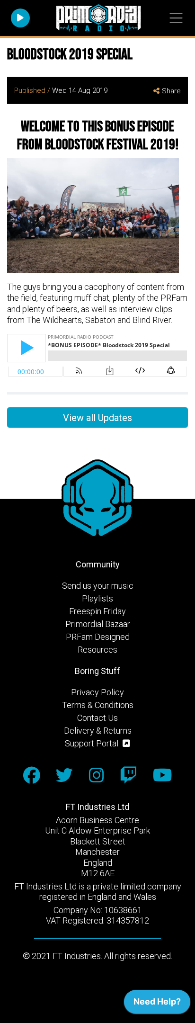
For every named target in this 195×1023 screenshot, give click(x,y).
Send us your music (97, 586)
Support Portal (92, 743)
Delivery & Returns (98, 731)
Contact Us (97, 718)
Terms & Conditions (97, 705)
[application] (157, 1004)
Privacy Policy (97, 692)
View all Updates (97, 417)
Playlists (97, 598)
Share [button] (171, 91)
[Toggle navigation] (176, 18)
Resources (97, 650)
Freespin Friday (97, 611)
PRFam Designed (98, 637)
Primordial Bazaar (97, 624)
